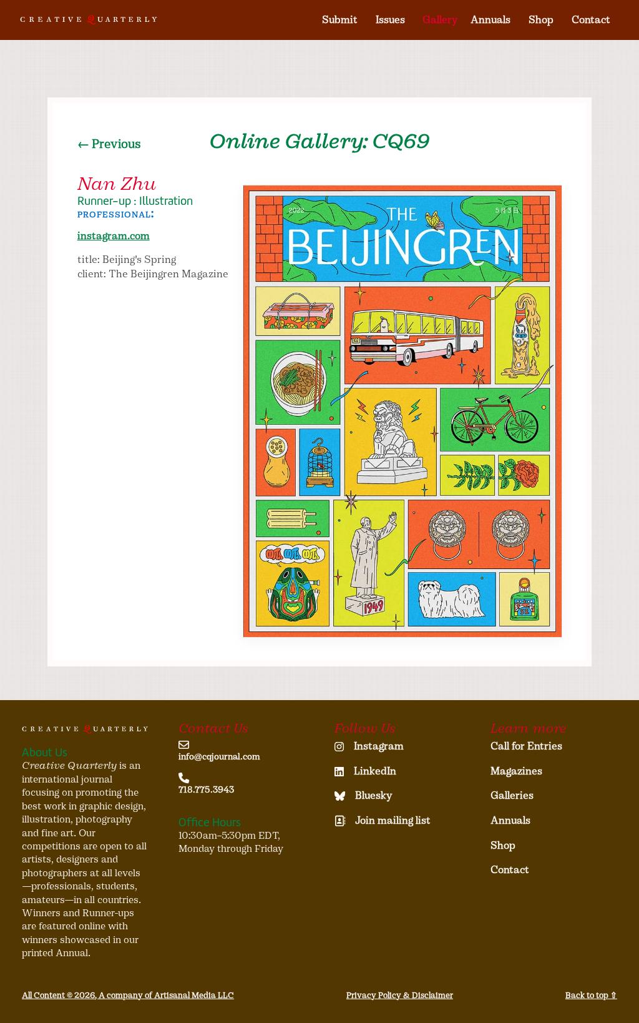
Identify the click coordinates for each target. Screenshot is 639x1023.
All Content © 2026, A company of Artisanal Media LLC (128, 995)
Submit (340, 20)
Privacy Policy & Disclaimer (399, 995)
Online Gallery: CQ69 (319, 141)
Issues (390, 20)
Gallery (440, 20)
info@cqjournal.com (219, 756)
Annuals (490, 20)
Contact (591, 20)
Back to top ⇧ (591, 995)
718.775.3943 (206, 789)
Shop (541, 20)
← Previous (109, 144)
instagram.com (113, 236)
